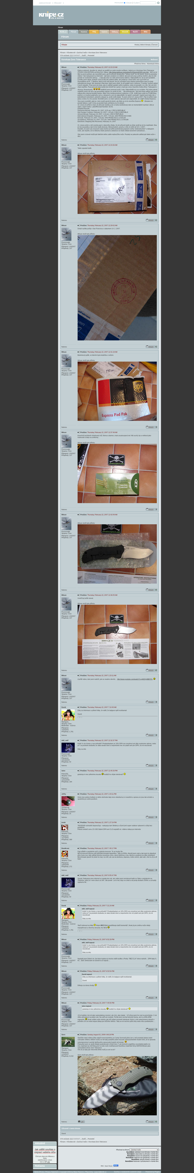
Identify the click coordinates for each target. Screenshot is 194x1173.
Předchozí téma (140, 64)
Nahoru (64, 140)
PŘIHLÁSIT (57, 3)
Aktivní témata (145, 45)
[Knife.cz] (51, 18)
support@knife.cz (100, 1172)
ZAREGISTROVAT (45, 3)
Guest (63, 1133)
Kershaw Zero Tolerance (98, 53)
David (63, 707)
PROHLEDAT (119, 3)
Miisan (63, 67)
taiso (63, 771)
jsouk (63, 822)
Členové (155, 45)
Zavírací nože (82, 53)
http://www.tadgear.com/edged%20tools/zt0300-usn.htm (129, 72)
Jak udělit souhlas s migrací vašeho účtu (45, 1151)
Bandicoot (65, 848)
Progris (157, 1172)
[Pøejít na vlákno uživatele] (81, 1122)
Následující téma (153, 64)
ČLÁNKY (136, 3)
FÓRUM (128, 3)
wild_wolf (64, 740)
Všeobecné (71, 53)
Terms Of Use (39, 1172)
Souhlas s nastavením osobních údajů (127, 1172)
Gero (63, 1035)
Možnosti (154, 60)
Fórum (60, 27)
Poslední (91, 55)
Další (84, 55)
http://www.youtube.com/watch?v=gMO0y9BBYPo (135, 679)
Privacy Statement (51, 1172)
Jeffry (63, 794)
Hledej (136, 45)
